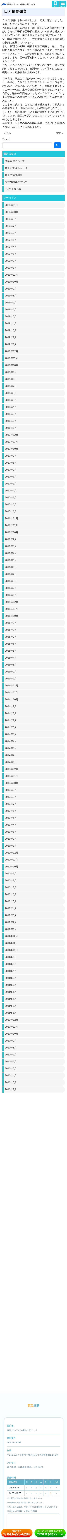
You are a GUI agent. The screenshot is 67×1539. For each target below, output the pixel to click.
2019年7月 (11, 302)
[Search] (57, 145)
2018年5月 (11, 400)
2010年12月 (11, 1019)
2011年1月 (11, 1013)
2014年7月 (11, 720)
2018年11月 (11, 358)
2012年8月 (11, 880)
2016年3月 (11, 581)
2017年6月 (11, 476)
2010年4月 (11, 1075)
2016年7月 (11, 553)
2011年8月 (11, 964)
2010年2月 (11, 1089)
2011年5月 (11, 985)
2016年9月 (11, 539)
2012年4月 (11, 908)
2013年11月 (11, 776)
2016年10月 (11, 532)
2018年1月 (11, 428)
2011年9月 (11, 957)
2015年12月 (11, 602)
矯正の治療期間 (13, 175)
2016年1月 (11, 595)
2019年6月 (11, 309)
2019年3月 (11, 330)
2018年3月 (11, 414)
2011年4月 (11, 992)
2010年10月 (11, 1033)
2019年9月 (11, 288)
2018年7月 (11, 386)
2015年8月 (11, 630)
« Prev (7, 133)
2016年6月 (11, 560)
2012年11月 (11, 859)
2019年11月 (11, 274)
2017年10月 (11, 448)
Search (6, 139)
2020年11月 (11, 205)
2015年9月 (11, 623)
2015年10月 (11, 616)
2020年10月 (11, 212)
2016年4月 (11, 574)
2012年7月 (11, 887)
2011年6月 (11, 978)
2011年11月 (11, 943)
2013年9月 (11, 790)
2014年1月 (11, 762)
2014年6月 (11, 727)
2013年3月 (11, 831)
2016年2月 (11, 588)
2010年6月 (11, 1061)
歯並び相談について (16, 182)
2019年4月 (11, 323)
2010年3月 (11, 1082)
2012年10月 (11, 866)
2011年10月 (11, 950)
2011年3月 (11, 999)
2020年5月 (11, 240)
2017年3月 (11, 497)
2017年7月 (11, 469)
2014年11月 (11, 692)
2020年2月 (11, 260)
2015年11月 (11, 609)
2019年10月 (11, 281)
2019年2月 (11, 337)
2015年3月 (11, 664)
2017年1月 (11, 511)
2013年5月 (11, 818)
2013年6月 (11, 811)
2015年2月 (11, 671)
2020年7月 (11, 226)
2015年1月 (11, 678)
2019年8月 (11, 295)
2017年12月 (11, 435)
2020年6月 (11, 233)
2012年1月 (11, 929)
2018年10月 (11, 365)
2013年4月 (11, 825)
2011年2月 (11, 1006)
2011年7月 (11, 971)
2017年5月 (11, 483)
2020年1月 (11, 267)
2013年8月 (11, 797)
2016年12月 (11, 518)
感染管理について (15, 161)
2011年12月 (11, 936)
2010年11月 (11, 1026)
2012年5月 (11, 901)
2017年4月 (11, 490)
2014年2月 (11, 755)
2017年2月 (11, 504)
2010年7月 (11, 1054)
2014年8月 (11, 713)
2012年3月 (11, 915)
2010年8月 (11, 1047)
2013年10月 (11, 783)
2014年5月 (11, 734)
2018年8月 (11, 379)
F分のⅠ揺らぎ (13, 189)
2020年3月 (11, 254)
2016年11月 (11, 525)
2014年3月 (11, 748)
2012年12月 (11, 852)
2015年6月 (11, 643)
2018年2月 (11, 421)
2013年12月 (11, 769)
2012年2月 (11, 922)
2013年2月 (11, 838)
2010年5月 (11, 1068)
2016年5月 (11, 567)
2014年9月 (11, 706)
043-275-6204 (14, 1442)
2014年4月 (11, 741)
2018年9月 (11, 372)
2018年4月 (11, 407)
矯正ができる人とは (16, 168)
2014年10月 (11, 699)
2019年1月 (11, 344)
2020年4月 (11, 247)
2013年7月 (11, 804)
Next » (59, 133)
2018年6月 (11, 393)
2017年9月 (11, 455)
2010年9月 (11, 1040)
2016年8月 (11, 546)
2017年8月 (11, 462)
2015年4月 (11, 657)
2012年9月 (11, 873)
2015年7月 (11, 636)
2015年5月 (11, 650)
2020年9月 (11, 219)
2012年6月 (11, 894)
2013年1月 (11, 845)
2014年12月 (11, 685)
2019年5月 (11, 316)
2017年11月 (11, 442)
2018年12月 (11, 351)
